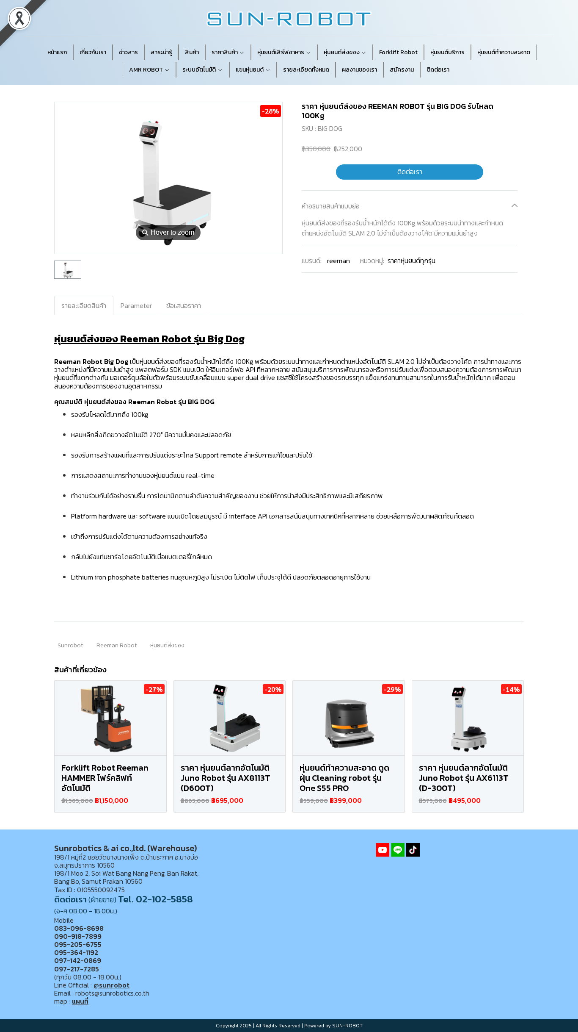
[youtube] (382, 850)
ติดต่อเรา (409, 171)
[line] (398, 850)
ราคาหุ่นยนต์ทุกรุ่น (411, 260)
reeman (338, 260)
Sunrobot (70, 645)
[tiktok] (413, 850)
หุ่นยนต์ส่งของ (167, 645)
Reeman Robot (116, 645)
